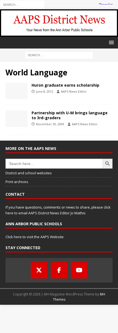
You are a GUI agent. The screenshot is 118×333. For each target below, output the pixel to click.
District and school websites (28, 172)
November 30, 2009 (50, 124)
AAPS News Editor (74, 91)
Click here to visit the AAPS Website (34, 236)
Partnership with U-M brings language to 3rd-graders (70, 115)
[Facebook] (59, 270)
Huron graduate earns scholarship (65, 85)
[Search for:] (22, 4)
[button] (110, 42)
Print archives (16, 181)
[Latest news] (16, 91)
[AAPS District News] (59, 33)
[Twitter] (39, 270)
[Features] (16, 118)
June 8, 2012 (44, 91)
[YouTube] (79, 270)
